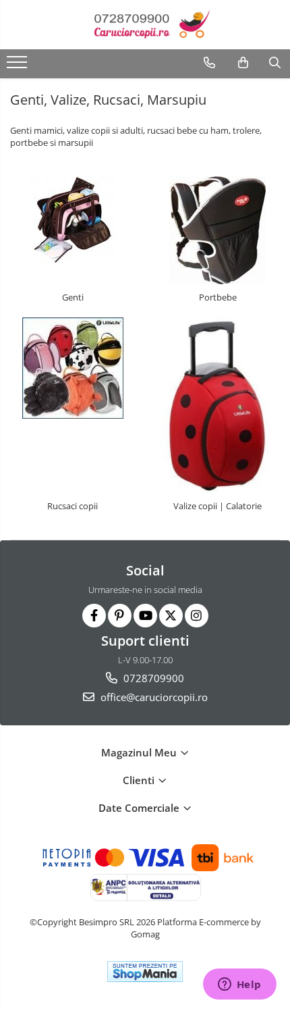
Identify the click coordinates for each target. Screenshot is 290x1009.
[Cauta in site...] (275, 62)
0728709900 (152, 678)
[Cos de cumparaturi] (243, 62)
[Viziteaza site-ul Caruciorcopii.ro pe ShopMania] (145, 971)
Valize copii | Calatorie (217, 506)
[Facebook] (94, 615)
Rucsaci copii (72, 506)
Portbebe (218, 297)
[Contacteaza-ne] (209, 62)
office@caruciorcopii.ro (153, 697)
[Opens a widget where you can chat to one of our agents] (239, 985)
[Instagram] (196, 615)
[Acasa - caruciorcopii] (145, 24)
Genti (73, 297)
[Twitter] (171, 615)
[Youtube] (145, 615)
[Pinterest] (120, 615)
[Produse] (18, 66)
